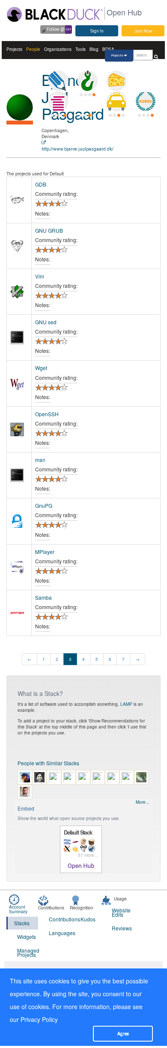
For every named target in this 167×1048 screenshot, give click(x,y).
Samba (43, 597)
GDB (40, 184)
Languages (59, 932)
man (40, 459)
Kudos (88, 919)
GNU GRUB (49, 230)
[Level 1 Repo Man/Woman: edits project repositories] (87, 81)
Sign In (97, 31)
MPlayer (44, 551)
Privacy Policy (39, 1019)
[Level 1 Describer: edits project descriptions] (58, 81)
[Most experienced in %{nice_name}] (19, 122)
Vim (39, 276)
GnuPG (43, 505)
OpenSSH (47, 413)
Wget (41, 367)
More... (142, 802)
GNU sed (46, 322)
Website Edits (121, 912)
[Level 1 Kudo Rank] (145, 101)
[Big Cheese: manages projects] (116, 81)
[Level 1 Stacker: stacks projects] (58, 101)
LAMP (126, 704)
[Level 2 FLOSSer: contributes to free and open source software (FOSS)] (87, 101)
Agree (123, 1033)
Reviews (122, 928)
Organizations (58, 49)
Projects (14, 49)
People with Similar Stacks (48, 763)
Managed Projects (27, 952)
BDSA (108, 49)
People (33, 49)
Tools (80, 49)
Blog (93, 49)
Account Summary (18, 909)
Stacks (22, 923)
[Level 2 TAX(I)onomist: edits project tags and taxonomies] (116, 101)
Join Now (143, 31)
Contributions (59, 919)
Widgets (26, 936)
